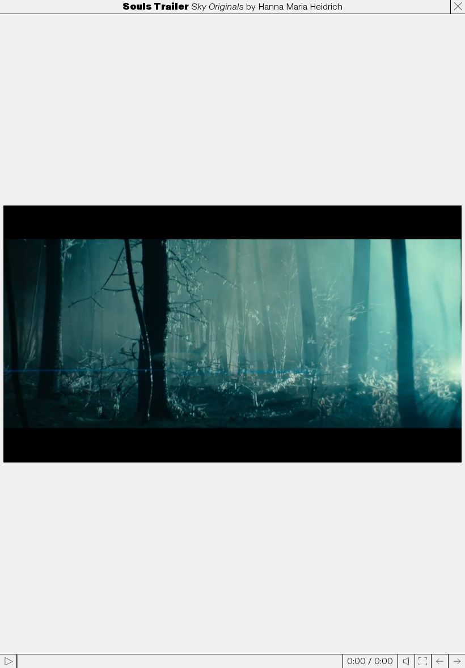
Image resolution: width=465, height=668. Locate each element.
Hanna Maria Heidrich (300, 7)
